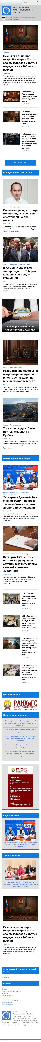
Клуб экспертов (9, 494)
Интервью (5, 993)
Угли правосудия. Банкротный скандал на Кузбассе (19, 432)
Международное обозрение (20, 207)
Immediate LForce (8, 1040)
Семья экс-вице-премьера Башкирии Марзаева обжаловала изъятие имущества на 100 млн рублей (20, 62)
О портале (5, 977)
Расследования (33, 324)
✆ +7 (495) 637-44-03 (12, 17)
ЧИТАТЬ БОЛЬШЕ (20, 163)
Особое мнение (7, 1002)
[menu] (3, 18)
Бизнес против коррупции (20, 492)
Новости (6, 52)
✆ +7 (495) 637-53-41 (12, 19)
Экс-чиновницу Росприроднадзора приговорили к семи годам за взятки (29, 96)
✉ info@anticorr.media (27, 17)
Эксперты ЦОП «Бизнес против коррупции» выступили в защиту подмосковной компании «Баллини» (20, 563)
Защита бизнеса (19, 324)
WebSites (30, 1014)
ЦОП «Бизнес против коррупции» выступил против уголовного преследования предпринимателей (29, 672)
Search (37, 2)
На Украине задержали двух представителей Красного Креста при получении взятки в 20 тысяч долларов (29, 141)
